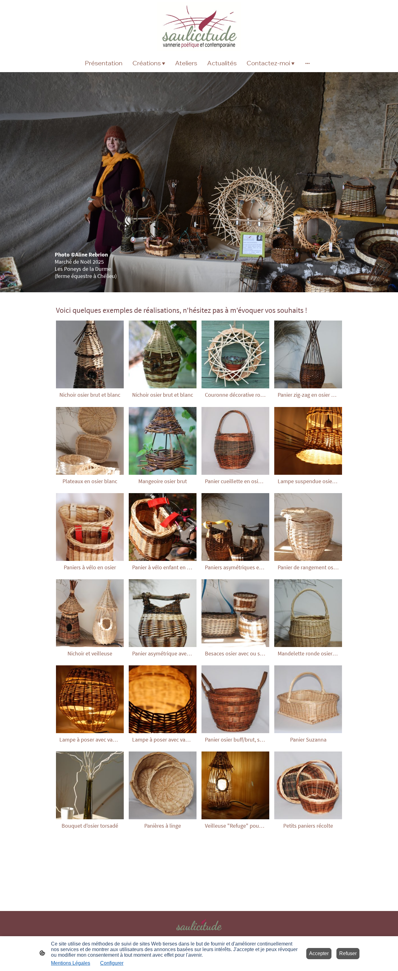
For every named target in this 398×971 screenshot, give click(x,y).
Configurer (111, 963)
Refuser (348, 953)
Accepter (319, 953)
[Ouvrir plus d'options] (307, 63)
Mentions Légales (70, 963)
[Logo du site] (199, 26)
